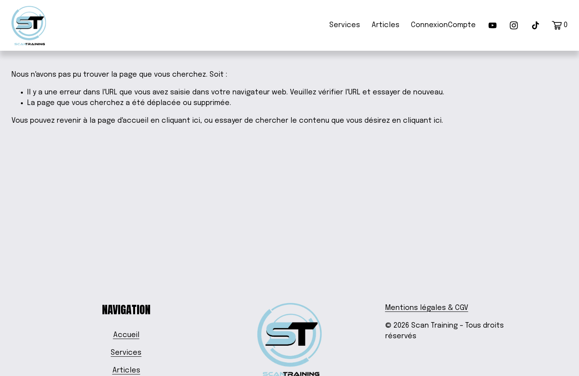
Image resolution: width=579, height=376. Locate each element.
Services (344, 25)
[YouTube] (492, 25)
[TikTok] (535, 25)
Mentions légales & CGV (426, 307)
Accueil (126, 335)
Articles (385, 25)
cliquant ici (180, 120)
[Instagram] (514, 25)
